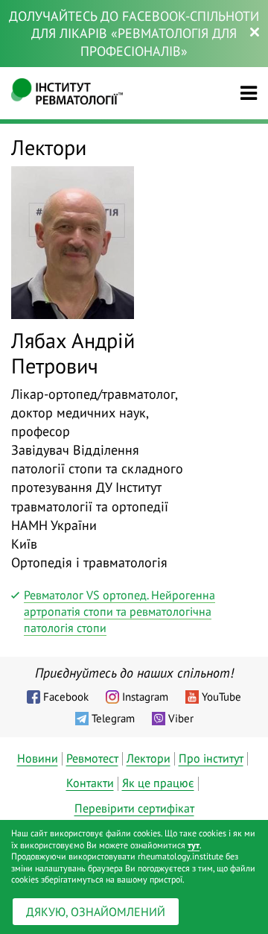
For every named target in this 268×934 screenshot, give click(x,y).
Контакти (90, 782)
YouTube (221, 697)
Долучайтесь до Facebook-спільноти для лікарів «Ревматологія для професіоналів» (134, 33)
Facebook (66, 697)
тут (194, 845)
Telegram (113, 718)
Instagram (145, 697)
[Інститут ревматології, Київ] (67, 93)
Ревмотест (92, 758)
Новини (37, 758)
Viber (181, 718)
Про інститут (211, 758)
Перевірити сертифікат (134, 808)
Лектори (148, 758)
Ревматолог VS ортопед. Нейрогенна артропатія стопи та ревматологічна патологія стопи (119, 611)
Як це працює (158, 782)
